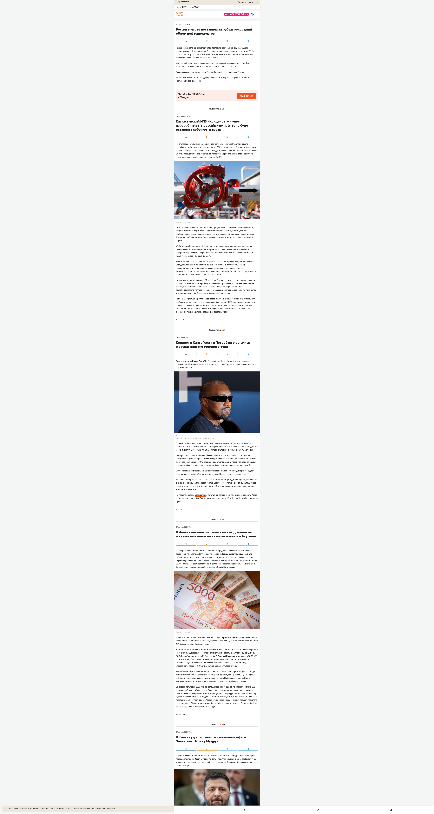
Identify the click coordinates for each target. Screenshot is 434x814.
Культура (179, 509)
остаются (206, 443)
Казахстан (186, 320)
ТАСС (218, 157)
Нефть (178, 320)
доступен (180, 364)
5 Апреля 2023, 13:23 (183, 24)
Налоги (185, 714)
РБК (222, 455)
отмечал (220, 299)
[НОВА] (235, 14)
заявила (250, 479)
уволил (250, 762)
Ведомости (212, 58)
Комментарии (217, 109)
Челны (178, 714)
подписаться (246, 96)
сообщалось (200, 495)
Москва (191, 7)
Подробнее (111, 808)
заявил (179, 286)
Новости (181, 762)
